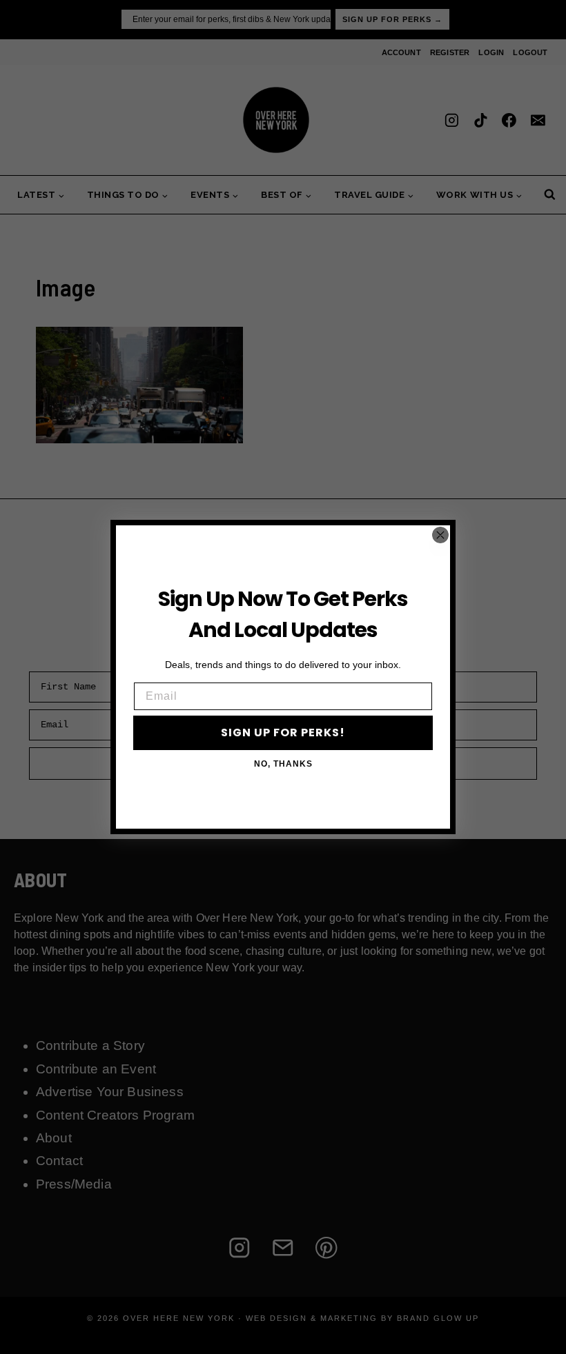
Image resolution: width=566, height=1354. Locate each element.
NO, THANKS (283, 764)
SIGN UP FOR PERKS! (283, 732)
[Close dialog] (440, 535)
